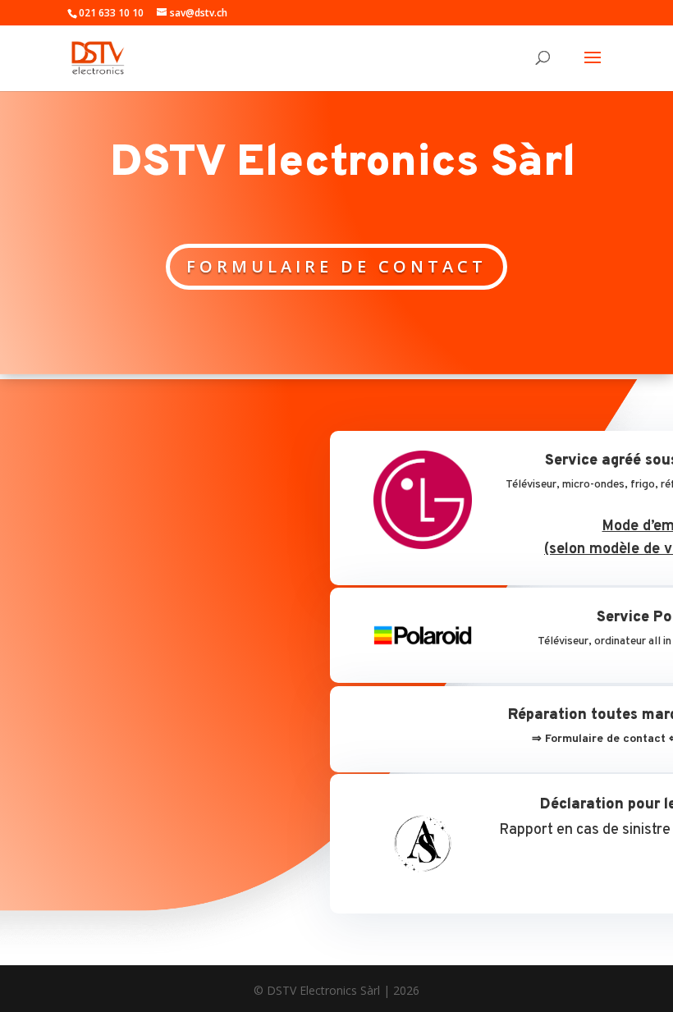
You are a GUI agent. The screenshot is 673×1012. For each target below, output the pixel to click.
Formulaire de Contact (336, 266)
